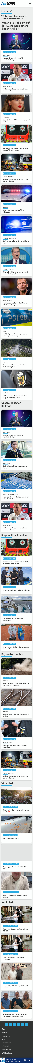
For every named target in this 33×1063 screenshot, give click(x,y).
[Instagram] (14, 1024)
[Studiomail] (22, 1024)
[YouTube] (18, 1024)
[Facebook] (10, 1024)
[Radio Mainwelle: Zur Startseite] (14, 3)
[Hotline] (26, 1024)
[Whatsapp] (6, 1024)
